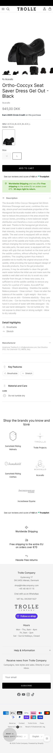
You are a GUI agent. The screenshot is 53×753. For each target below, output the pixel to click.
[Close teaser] (17, 727)
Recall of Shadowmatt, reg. (35, 727)
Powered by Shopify (35, 743)
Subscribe (26, 686)
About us (12, 723)
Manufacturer (9, 343)
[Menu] (3, 9)
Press (42, 723)
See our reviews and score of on (26, 176)
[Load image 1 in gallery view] (26, 38)
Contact (22, 723)
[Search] (9, 9)
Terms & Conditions (15, 727)
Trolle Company (22, 743)
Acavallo (9, 79)
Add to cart (26, 168)
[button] (10, 735)
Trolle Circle (32, 723)
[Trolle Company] (26, 9)
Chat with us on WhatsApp (26, 593)
